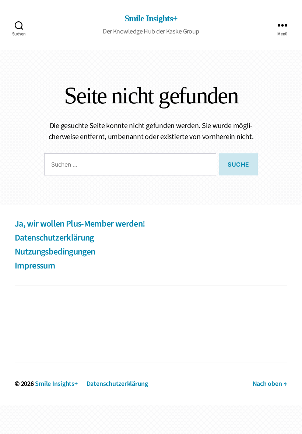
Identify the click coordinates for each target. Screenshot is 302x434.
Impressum (35, 265)
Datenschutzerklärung (54, 237)
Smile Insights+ (150, 18)
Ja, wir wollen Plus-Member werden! (80, 223)
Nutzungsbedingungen (55, 251)
